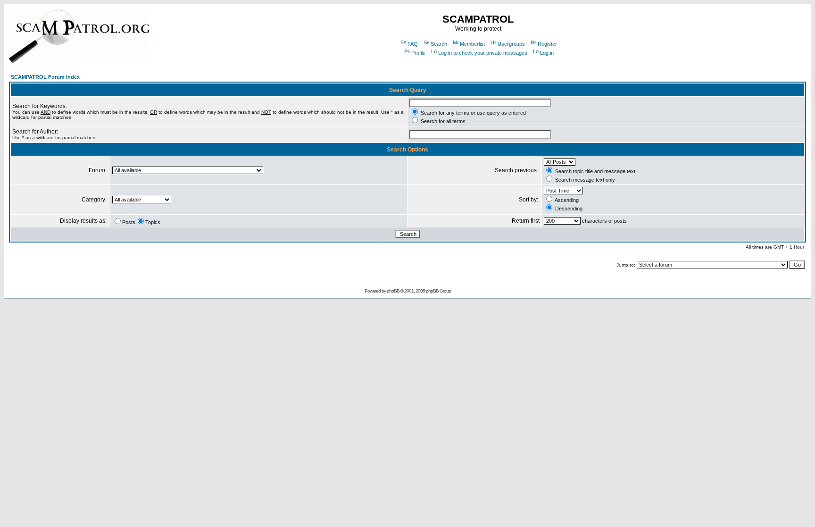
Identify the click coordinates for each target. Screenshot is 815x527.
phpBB (393, 290)
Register (547, 44)
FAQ (413, 44)
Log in (547, 53)
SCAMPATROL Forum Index (45, 77)
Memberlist (472, 44)
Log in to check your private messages (482, 53)
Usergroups (511, 44)
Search (439, 44)
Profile (418, 53)
